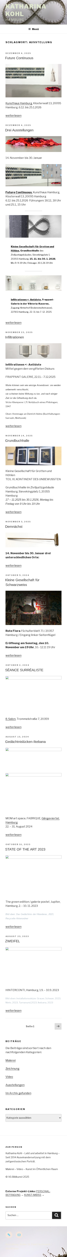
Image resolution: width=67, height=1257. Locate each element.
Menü (35, 29)
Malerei (10, 1060)
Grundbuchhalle (17, 440)
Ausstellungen (15, 1085)
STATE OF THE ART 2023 (25, 849)
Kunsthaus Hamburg (18, 103)
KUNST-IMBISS (32, 1194)
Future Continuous (19, 58)
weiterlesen (13, 115)
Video (9, 1076)
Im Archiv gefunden (18, 1093)
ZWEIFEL (12, 941)
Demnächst (14, 526)
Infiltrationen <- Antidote (26, 299)
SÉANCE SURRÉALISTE (24, 670)
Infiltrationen (14, 337)
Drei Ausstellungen (19, 130)
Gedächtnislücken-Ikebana (25, 742)
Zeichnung (12, 1068)
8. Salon (10, 719)
